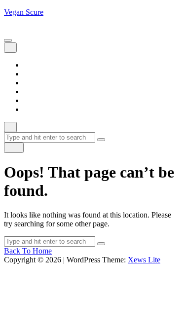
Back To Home (28, 251)
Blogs (33, 74)
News (33, 91)
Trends (34, 109)
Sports (33, 100)
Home (33, 65)
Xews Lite (144, 260)
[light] (14, 148)
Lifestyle (37, 82)
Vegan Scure (23, 12)
